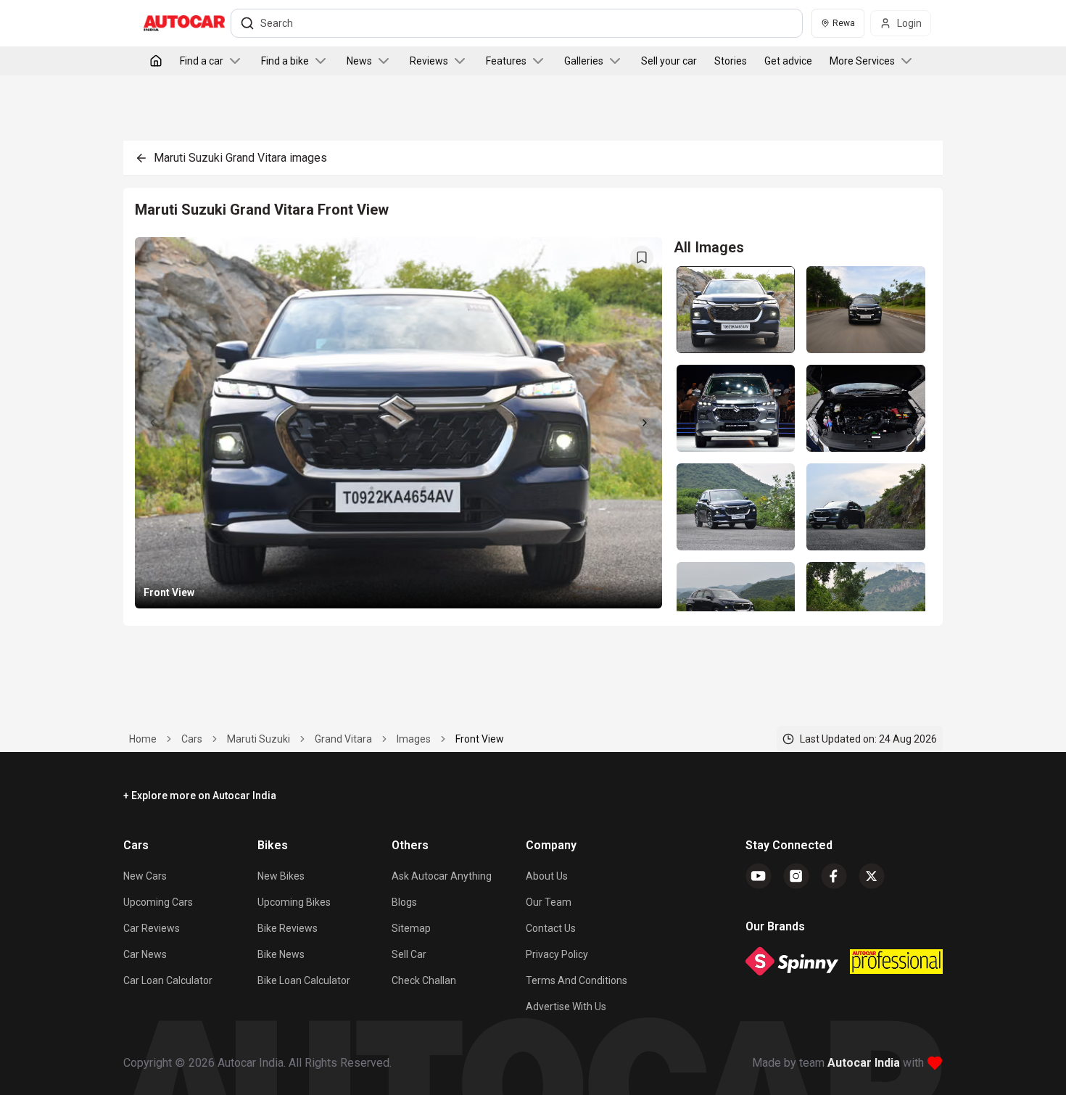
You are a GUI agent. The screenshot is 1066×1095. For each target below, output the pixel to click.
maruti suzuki (258, 739)
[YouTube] (758, 876)
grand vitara (343, 739)
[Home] (156, 61)
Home (143, 739)
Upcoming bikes (294, 902)
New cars (145, 876)
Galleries (583, 61)
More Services (862, 61)
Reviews (429, 61)
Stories (730, 61)
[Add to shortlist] (641, 257)
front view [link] (479, 739)
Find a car (201, 61)
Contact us (551, 928)
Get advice (788, 61)
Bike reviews (287, 928)
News (359, 61)
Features (506, 61)
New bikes (281, 876)
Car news (145, 954)
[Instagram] (796, 876)
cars (191, 739)
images (414, 739)
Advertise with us (566, 1006)
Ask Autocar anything (442, 876)
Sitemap (411, 928)
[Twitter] (872, 876)
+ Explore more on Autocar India (199, 795)
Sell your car (669, 61)
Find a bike (285, 61)
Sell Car (409, 954)
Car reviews (151, 928)
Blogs (404, 902)
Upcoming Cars (158, 902)
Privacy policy (557, 954)
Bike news (281, 954)
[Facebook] (834, 876)
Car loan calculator (167, 980)
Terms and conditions (576, 980)
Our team (548, 902)
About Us (547, 876)
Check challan (424, 980)
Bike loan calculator (303, 980)
